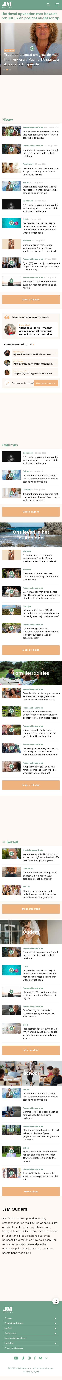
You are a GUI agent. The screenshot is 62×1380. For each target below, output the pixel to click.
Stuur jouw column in (45, 383)
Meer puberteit (31, 908)
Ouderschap (10, 1333)
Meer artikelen (31, 299)
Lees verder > (38, 329)
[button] (53, 1319)
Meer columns (31, 511)
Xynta (36, 1371)
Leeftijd (8, 1328)
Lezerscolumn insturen (15, 1338)
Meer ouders (31, 1050)
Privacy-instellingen (14, 1348)
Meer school (31, 1191)
